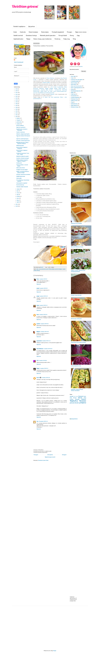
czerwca (18, 192)
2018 (16, 103)
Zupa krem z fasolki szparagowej (22, 138)
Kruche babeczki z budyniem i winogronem (21, 148)
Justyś (38, 296)
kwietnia (18, 196)
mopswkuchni (39, 340)
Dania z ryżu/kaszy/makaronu (76, 87)
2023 (16, 94)
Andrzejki (71, 396)
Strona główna (50, 454)
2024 (16, 92)
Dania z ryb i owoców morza (76, 86)
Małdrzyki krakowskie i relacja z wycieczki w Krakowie (22, 143)
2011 (16, 116)
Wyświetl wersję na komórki (50, 457)
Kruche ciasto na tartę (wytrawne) (77, 199)
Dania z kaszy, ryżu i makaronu (42, 39)
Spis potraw (31, 26)
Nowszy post (36, 454)
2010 (16, 204)
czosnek (39, 269)
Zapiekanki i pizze (18, 39)
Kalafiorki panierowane (20, 176)
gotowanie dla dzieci (74, 402)
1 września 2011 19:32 (43, 305)
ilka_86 (38, 377)
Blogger (54, 650)
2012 (16, 114)
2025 (16, 90)
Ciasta (15, 32)
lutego (18, 200)
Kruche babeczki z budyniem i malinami (21, 151)
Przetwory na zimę (74, 99)
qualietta (38, 323)
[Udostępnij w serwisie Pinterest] (53, 267)
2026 (16, 89)
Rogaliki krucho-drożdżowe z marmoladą (21, 129)
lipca (18, 190)
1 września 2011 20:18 (44, 331)
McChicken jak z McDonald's (76, 318)
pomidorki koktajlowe (58, 269)
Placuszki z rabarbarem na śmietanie (23, 174)
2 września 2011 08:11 (43, 360)
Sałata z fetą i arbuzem (20, 167)
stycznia (18, 202)
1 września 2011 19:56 (44, 323)
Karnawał (80, 396)
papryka (53, 269)
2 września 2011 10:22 (44, 368)
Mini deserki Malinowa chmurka (77, 246)
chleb (37, 269)
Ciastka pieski (19, 163)
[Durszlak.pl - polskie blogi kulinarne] (74, 418)
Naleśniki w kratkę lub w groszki (22, 156)
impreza (83, 403)
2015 (16, 109)
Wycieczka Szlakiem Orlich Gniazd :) (23, 136)
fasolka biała (43, 269)
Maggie (38, 368)
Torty (74, 39)
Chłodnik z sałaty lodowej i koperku (22, 134)
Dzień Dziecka (76, 396)
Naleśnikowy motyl (20, 145)
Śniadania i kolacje (31, 35)
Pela (37, 421)
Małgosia (38, 331)
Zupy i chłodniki (74, 105)
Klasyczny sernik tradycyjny (76, 223)
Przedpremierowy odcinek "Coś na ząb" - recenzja (22, 154)
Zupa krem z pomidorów (20, 127)
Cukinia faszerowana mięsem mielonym (78, 342)
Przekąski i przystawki (58, 32)
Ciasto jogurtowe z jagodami (21, 183)
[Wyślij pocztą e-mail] (48, 267)
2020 (16, 100)
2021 (16, 98)
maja (18, 194)
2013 (16, 113)
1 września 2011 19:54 (43, 314)
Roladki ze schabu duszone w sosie (77, 176)
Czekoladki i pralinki (75, 81)
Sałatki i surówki (18, 35)
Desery (72, 35)
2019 (16, 101)
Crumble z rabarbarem (20, 132)
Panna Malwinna (40, 348)
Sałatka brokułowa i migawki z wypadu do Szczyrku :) (22, 160)
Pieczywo (69, 32)
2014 (16, 111)
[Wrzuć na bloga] (49, 267)
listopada (18, 120)
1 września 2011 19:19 (43, 288)
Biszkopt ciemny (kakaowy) (76, 295)
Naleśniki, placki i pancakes (47, 35)
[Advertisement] (50, 484)
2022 (16, 96)
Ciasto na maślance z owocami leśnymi (22, 165)
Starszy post (64, 454)
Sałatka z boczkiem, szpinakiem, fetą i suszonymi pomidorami (78, 271)
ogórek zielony (48, 269)
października (19, 122)
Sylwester (80, 397)
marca (18, 198)
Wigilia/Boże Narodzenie (78, 401)
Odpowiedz (39, 284)
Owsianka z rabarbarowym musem (23, 140)
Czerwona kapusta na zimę (76, 365)
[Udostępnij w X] (51, 267)
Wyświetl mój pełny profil (18, 62)
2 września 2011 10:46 (46, 377)
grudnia (18, 118)
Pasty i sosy (66, 39)
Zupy (78, 35)
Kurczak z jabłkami (20, 125)
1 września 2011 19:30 (43, 296)
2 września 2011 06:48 (48, 348)
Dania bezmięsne (33, 32)
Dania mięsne (45, 32)
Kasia (38, 279)
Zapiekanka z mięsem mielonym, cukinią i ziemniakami (77, 390)
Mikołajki (75, 397)
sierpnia (18, 189)
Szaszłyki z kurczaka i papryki (22, 169)
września (18, 123)
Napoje (28, 39)
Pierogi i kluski (62, 35)
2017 (16, 105)
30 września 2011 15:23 (43, 421)
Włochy (38, 270)
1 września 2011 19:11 (43, 279)
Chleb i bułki (73, 76)
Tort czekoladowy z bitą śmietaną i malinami (22, 180)
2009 (16, 206)
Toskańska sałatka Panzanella (22, 186)
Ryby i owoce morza (80, 32)
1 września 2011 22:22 (46, 340)
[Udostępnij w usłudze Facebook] (52, 267)
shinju (38, 305)
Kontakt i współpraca (19, 26)
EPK (37, 360)
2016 (16, 107)
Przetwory (57, 39)
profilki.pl (81, 66)
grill (80, 402)
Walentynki (77, 399)
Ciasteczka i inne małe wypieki (76, 79)
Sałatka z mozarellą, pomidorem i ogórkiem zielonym (22, 172)
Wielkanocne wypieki (19, 44)
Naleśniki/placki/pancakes (76, 90)
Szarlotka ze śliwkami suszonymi (22, 158)
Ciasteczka (23, 32)
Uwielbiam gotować (25, 6)
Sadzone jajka (19, 178)
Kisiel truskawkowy (20, 184)
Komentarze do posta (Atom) (43, 460)
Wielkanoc (83, 399)
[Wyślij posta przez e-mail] (46, 267)
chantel (38, 288)
